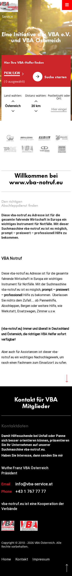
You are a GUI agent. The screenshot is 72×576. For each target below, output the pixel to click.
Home (6, 559)
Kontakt (21, 559)
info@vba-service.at (34, 484)
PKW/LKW (12, 73)
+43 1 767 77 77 (30, 491)
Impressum (41, 559)
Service (7, 16)
